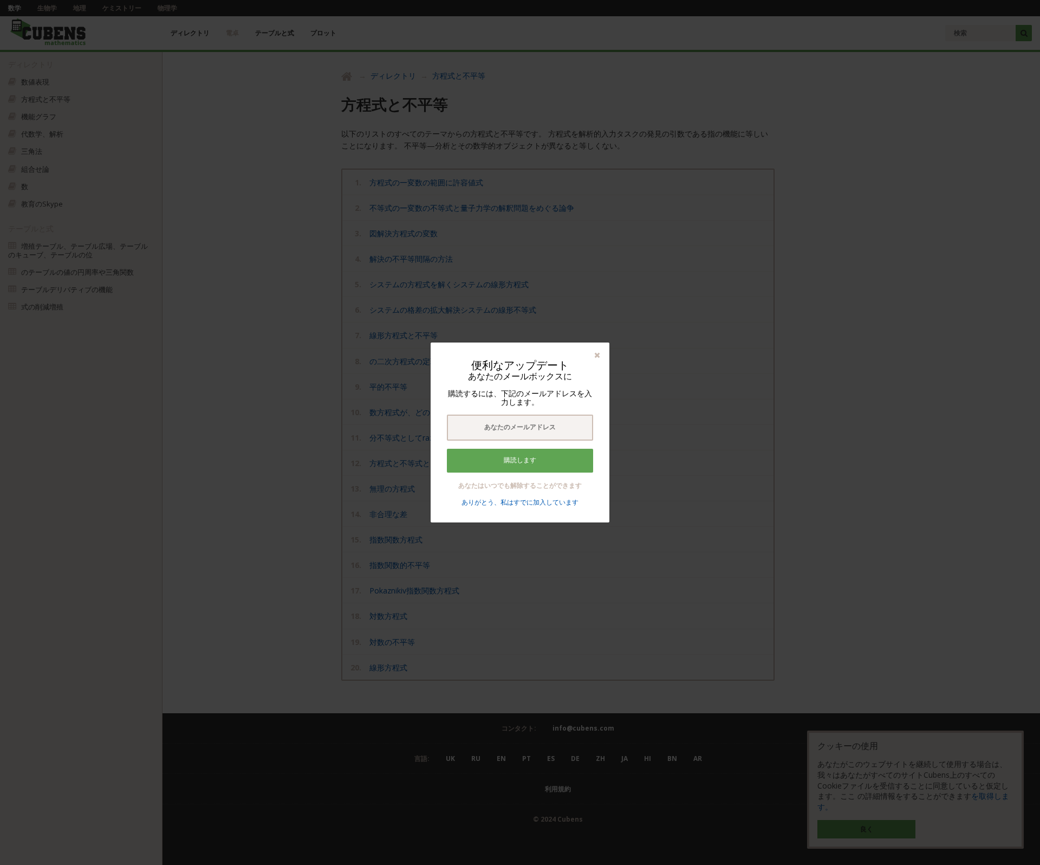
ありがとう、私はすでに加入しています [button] (519, 502)
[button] (597, 355)
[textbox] (520, 428)
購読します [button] (520, 460)
